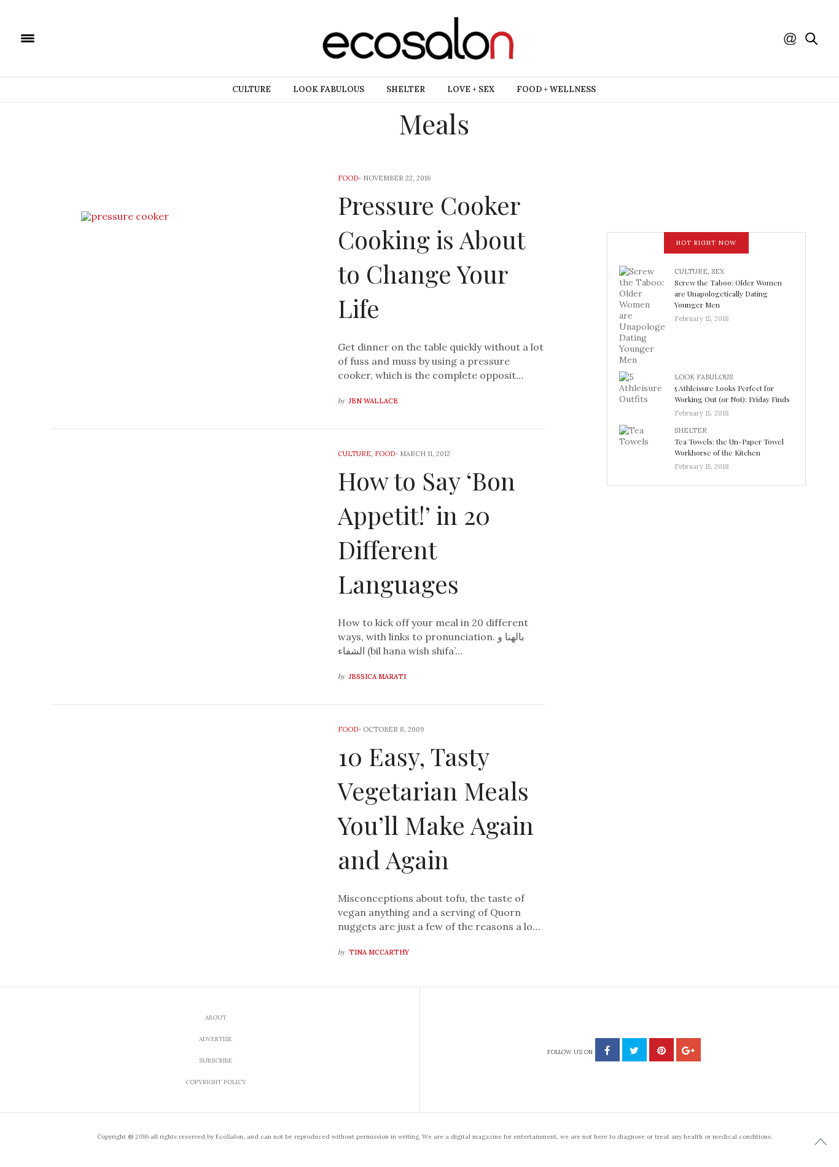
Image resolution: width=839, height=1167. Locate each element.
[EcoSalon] (101, 37)
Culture (251, 89)
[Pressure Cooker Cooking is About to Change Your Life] (185, 291)
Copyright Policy (215, 1082)
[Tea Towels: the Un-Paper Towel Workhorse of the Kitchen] (646, 444)
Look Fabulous (328, 89)
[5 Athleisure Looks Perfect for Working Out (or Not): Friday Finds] (646, 391)
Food (348, 178)
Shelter (405, 89)
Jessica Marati (377, 676)
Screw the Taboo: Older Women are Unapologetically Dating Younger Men (728, 293)
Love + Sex (470, 89)
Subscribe (215, 1060)
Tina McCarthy (379, 952)
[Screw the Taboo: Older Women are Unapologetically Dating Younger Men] (646, 314)
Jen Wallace (373, 401)
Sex (717, 271)
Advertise (215, 1039)
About (216, 1018)
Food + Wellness (556, 89)
